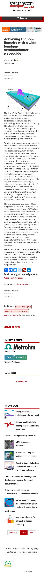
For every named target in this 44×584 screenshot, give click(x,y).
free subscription (23, 284)
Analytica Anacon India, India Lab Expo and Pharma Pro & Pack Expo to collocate (27, 467)
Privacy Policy (32, 548)
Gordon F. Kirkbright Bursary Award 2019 (21, 435)
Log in (6, 315)
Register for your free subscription (15, 394)
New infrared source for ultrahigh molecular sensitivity (25, 521)
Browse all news (12, 327)
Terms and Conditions (27, 552)
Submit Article (19, 548)
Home (8, 548)
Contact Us (11, 552)
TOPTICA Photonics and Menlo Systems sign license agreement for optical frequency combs (20, 480)
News (17, 60)
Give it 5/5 (13, 75)
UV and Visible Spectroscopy (16, 311)
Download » (21, 381)
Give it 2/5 (7, 75)
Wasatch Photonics (12, 362)
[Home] (22, 7)
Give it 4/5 (11, 75)
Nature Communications (13, 278)
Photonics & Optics (23, 307)
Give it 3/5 (9, 75)
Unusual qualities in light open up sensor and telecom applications (27, 426)
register (15, 315)
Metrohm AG (10, 351)
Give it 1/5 (5, 75)
